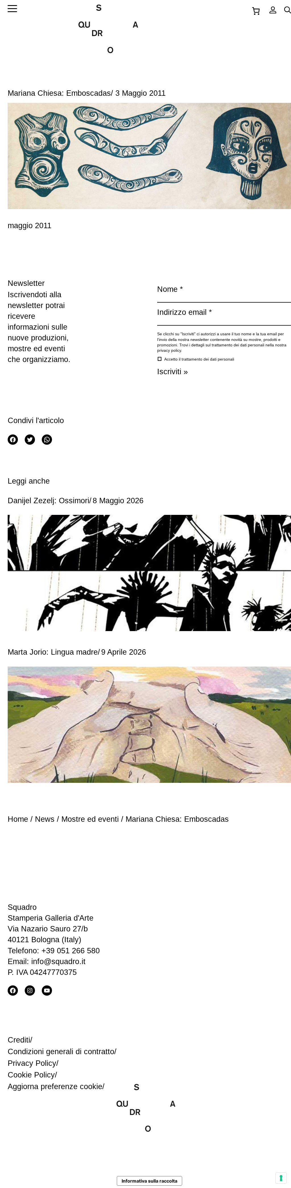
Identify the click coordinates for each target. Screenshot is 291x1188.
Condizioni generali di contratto (61, 1051)
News (45, 819)
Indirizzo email (184, 312)
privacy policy (169, 350)
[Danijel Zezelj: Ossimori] (149, 571)
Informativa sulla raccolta (149, 1181)
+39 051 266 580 (70, 950)
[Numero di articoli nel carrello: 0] (256, 10)
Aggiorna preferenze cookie (55, 1086)
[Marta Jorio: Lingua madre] (149, 723)
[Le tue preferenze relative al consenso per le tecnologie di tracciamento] (281, 1178)
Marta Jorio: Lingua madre (53, 652)
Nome (170, 289)
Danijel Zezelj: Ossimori (48, 500)
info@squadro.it (58, 961)
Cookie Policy (31, 1074)
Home (18, 819)
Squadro (22, 907)
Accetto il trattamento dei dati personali (198, 359)
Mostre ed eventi (90, 819)
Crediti (19, 1039)
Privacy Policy (32, 1063)
